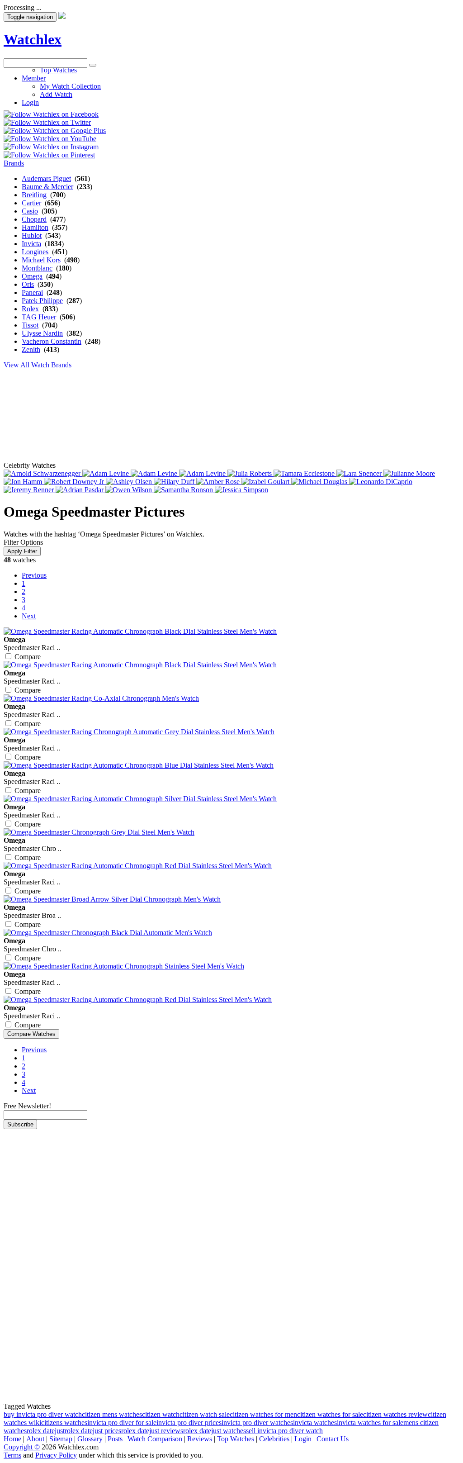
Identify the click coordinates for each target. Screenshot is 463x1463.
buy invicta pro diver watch (43, 1414)
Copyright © (22, 1447)
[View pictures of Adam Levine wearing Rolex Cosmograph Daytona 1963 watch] (106, 473)
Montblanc (37, 268)
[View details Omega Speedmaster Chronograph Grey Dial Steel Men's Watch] (99, 832)
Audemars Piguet (46, 178)
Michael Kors (41, 260)
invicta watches (315, 1422)
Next (29, 616)
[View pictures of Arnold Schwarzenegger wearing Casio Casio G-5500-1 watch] (43, 473)
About (35, 1439)
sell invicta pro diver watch (284, 1430)
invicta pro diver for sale (121, 1422)
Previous (34, 575)
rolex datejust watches (214, 1430)
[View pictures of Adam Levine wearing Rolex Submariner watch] (203, 473)
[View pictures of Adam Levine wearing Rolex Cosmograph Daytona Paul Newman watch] (155, 473)
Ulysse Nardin (42, 333)
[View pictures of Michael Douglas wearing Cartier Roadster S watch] (320, 481)
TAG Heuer (39, 317)
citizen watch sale (205, 1414)
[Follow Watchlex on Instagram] (51, 147)
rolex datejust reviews (152, 1430)
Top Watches (235, 1439)
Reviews (199, 1439)
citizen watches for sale (330, 1414)
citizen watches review (395, 1414)
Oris (28, 284)
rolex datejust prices (93, 1430)
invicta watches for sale (370, 1422)
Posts (115, 1439)
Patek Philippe (42, 300)
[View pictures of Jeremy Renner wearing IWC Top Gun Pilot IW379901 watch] (30, 490)
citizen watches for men (263, 1414)
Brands (14, 163)
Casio (30, 211)
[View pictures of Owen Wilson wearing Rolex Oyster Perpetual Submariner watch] (129, 490)
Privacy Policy (56, 1455)
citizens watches (64, 1422)
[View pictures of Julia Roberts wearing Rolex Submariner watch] (250, 473)
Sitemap (60, 1439)
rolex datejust (46, 1430)
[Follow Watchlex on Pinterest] (49, 155)
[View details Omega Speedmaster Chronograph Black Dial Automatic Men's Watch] (108, 932)
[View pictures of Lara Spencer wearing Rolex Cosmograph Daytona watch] (359, 473)
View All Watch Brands (37, 365)
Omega (32, 276)
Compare (27, 656)
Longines (35, 252)
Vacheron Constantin (51, 341)
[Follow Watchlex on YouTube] (50, 138)
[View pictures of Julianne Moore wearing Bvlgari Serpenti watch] (409, 473)
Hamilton (35, 227)
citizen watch (161, 1414)
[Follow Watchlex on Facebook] (51, 114)
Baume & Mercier (47, 186)
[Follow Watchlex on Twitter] (47, 122)
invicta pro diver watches (257, 1422)
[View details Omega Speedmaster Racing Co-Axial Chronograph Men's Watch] (101, 698)
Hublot (32, 235)
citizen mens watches (112, 1414)
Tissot (30, 325)
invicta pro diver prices (189, 1422)
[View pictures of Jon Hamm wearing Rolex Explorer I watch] (24, 481)
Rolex (30, 309)
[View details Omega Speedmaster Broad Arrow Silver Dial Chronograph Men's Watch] (112, 899)
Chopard (34, 219)
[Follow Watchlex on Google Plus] (55, 130)
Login (303, 1439)
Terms (12, 1455)
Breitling (34, 195)
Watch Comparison (155, 1439)
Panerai (32, 292)
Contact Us (333, 1439)
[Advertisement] (223, 88)
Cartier (31, 203)
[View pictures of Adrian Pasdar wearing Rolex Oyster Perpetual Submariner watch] (80, 490)
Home (12, 1439)
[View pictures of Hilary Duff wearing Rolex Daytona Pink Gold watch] (175, 481)
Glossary (90, 1439)
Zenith (31, 349)
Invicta (31, 243)
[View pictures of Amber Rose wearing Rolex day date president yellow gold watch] (218, 481)
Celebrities (274, 1439)
